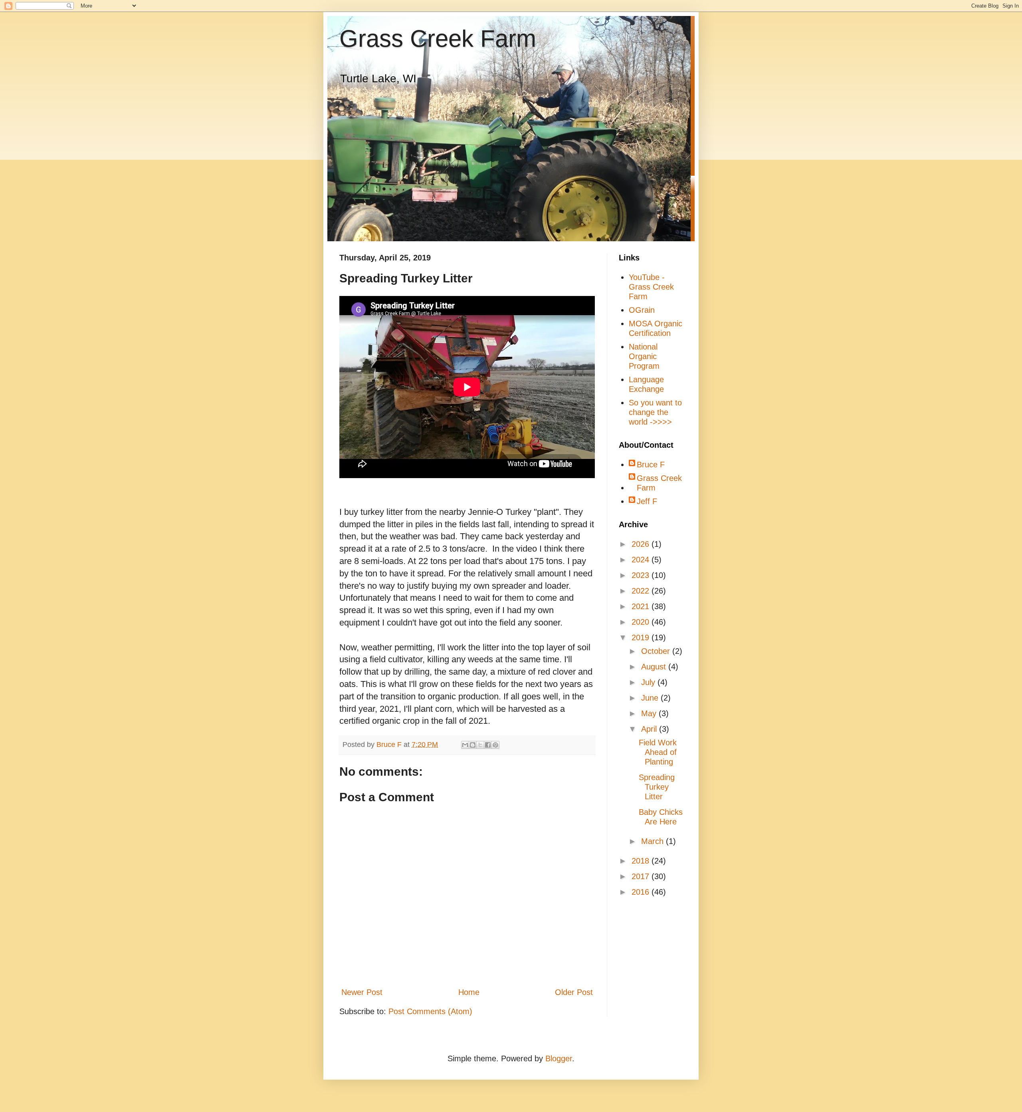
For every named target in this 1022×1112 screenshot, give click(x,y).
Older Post (574, 992)
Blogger (558, 1058)
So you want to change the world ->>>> (655, 412)
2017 (642, 876)
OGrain (642, 310)
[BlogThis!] (473, 745)
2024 (642, 559)
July (649, 682)
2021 (642, 606)
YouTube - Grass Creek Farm (651, 287)
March (653, 841)
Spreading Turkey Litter (657, 787)
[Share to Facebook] (488, 745)
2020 (642, 622)
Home (468, 992)
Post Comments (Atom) (430, 1011)
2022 (642, 590)
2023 (642, 575)
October (656, 651)
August (654, 666)
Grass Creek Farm (437, 38)
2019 (642, 637)
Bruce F (651, 464)
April (650, 729)
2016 (642, 892)
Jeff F (647, 501)
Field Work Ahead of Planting (658, 752)
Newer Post (361, 992)
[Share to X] (480, 745)
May (650, 713)
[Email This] (465, 745)
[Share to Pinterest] (495, 745)
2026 (642, 544)
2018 (642, 860)
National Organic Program (644, 356)
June (651, 697)
